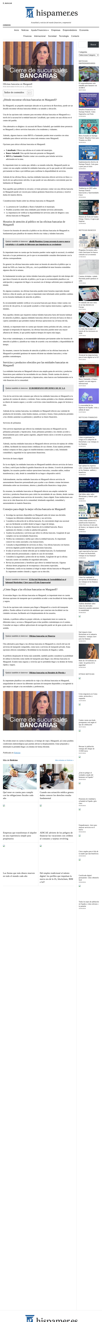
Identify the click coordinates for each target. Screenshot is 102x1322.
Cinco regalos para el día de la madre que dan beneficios (88, 853)
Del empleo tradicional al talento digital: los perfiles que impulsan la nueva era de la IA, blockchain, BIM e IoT (56, 877)
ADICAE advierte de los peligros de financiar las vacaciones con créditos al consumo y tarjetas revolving (56, 835)
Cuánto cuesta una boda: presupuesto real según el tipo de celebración (87, 722)
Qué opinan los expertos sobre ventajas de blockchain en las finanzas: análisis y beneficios (89, 469)
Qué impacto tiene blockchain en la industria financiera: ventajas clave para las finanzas (88, 635)
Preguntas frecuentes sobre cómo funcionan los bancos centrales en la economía (88, 252)
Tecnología (64, 36)
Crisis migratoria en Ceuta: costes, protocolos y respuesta (88, 696)
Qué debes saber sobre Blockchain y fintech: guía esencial (88, 496)
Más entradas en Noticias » (64, 760)
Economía (83, 30)
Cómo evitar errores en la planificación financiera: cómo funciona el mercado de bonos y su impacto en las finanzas (89, 525)
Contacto (75, 36)
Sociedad (52, 36)
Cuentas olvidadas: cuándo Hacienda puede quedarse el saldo (88, 278)
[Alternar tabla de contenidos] (28, 93)
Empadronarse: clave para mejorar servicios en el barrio (88, 827)
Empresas (55, 30)
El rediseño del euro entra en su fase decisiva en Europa (88, 305)
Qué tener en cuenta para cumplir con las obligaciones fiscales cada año (18, 795)
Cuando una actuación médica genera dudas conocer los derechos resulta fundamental (57, 795)
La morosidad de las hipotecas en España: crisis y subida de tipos (89, 407)
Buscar (93, 44)
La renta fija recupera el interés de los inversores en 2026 (88, 331)
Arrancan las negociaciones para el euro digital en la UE (89, 356)
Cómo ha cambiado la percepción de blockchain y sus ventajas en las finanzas (88, 579)
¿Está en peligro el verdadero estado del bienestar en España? (86, 775)
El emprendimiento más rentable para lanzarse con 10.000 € (88, 85)
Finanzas (27, 36)
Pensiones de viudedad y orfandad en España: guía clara (88, 801)
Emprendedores (70, 30)
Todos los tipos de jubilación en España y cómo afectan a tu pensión (89, 904)
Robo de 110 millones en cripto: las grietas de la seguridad (87, 663)
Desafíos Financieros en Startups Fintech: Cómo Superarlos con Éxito (87, 112)
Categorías (83, 52)
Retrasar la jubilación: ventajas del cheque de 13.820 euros (86, 749)
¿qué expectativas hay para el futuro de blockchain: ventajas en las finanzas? (88, 553)
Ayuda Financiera (39, 30)
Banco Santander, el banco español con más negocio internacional (88, 381)
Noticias (25, 30)
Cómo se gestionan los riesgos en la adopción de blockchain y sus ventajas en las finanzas (89, 440)
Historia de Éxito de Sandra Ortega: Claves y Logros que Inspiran (89, 219)
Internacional (40, 36)
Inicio (16, 30)
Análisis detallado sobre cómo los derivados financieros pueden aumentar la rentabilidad (89, 607)
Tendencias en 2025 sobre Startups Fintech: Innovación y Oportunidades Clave (89, 191)
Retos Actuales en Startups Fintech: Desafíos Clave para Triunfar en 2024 (89, 138)
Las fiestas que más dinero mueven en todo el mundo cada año (19, 874)
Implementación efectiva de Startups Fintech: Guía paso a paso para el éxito (88, 164)
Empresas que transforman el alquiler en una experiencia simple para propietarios (20, 835)
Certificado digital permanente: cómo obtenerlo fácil (89, 878)
